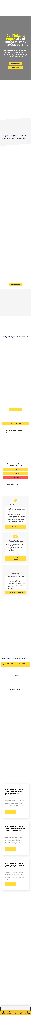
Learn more (10, 812)
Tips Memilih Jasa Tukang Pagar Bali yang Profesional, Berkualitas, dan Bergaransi (14, 865)
